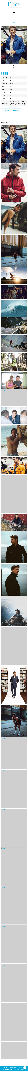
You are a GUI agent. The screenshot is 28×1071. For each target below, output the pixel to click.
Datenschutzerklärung (9, 1067)
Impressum (22, 1067)
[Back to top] (25, 1068)
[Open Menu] (14, 12)
